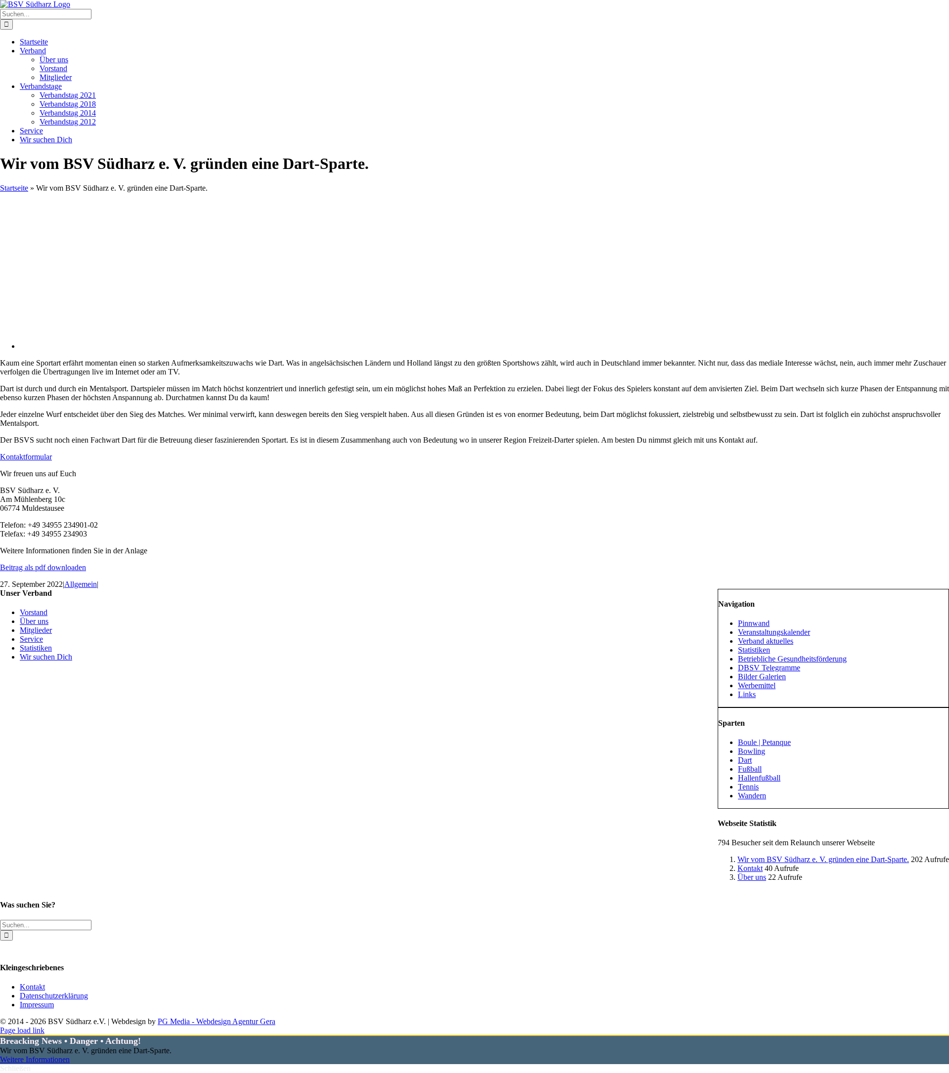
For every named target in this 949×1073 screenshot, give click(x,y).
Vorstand (33, 612)
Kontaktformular (26, 457)
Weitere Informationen (35, 1059)
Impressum (37, 1004)
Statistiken (36, 648)
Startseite (14, 188)
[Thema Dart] (217, 346)
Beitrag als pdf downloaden (43, 567)
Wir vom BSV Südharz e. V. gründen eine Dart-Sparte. (823, 859)
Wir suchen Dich (46, 657)
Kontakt (750, 868)
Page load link (22, 1030)
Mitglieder (36, 630)
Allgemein (80, 584)
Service (31, 639)
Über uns (751, 877)
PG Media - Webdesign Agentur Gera (216, 1021)
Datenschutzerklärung (54, 995)
